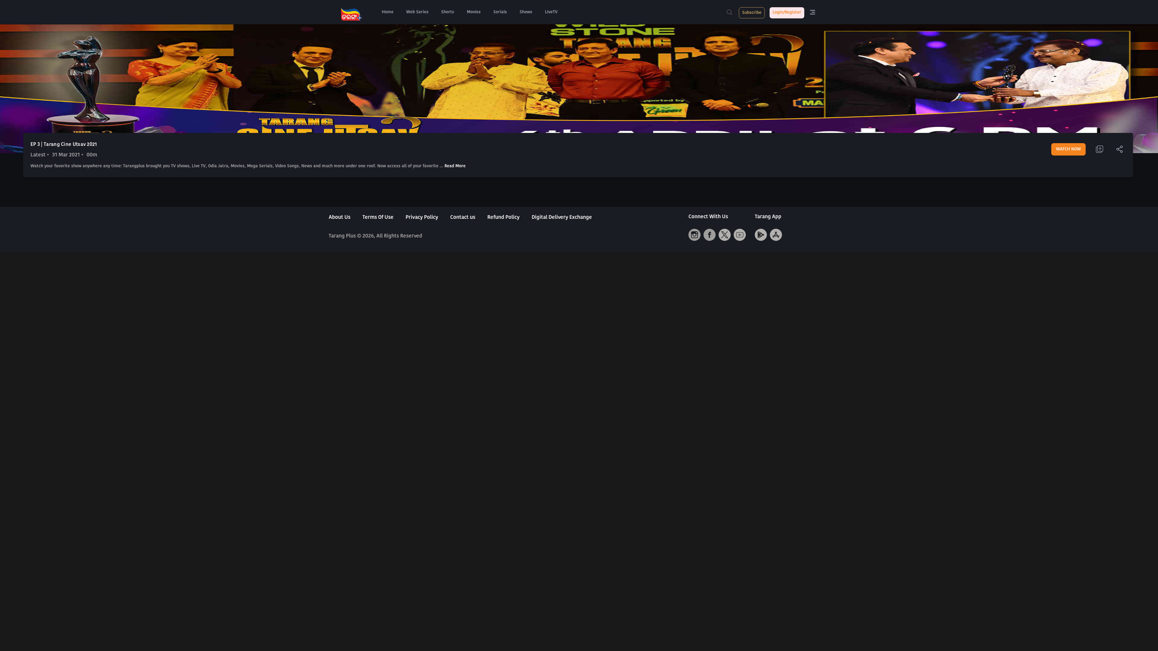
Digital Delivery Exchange (562, 217)
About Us (339, 217)
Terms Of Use (378, 217)
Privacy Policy (422, 217)
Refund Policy (503, 217)
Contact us (462, 217)
